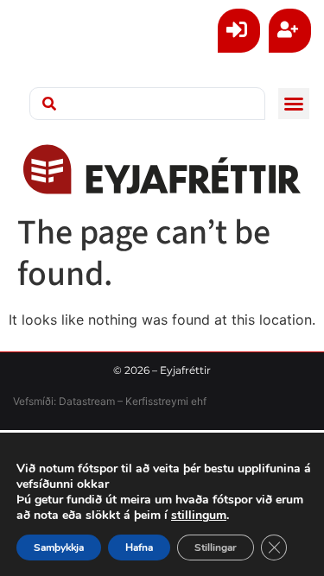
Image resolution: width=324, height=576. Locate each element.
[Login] (239, 31)
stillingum (198, 515)
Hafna (139, 547)
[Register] (290, 31)
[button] (293, 103)
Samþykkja (59, 547)
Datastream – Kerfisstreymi (122, 401)
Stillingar (215, 547)
